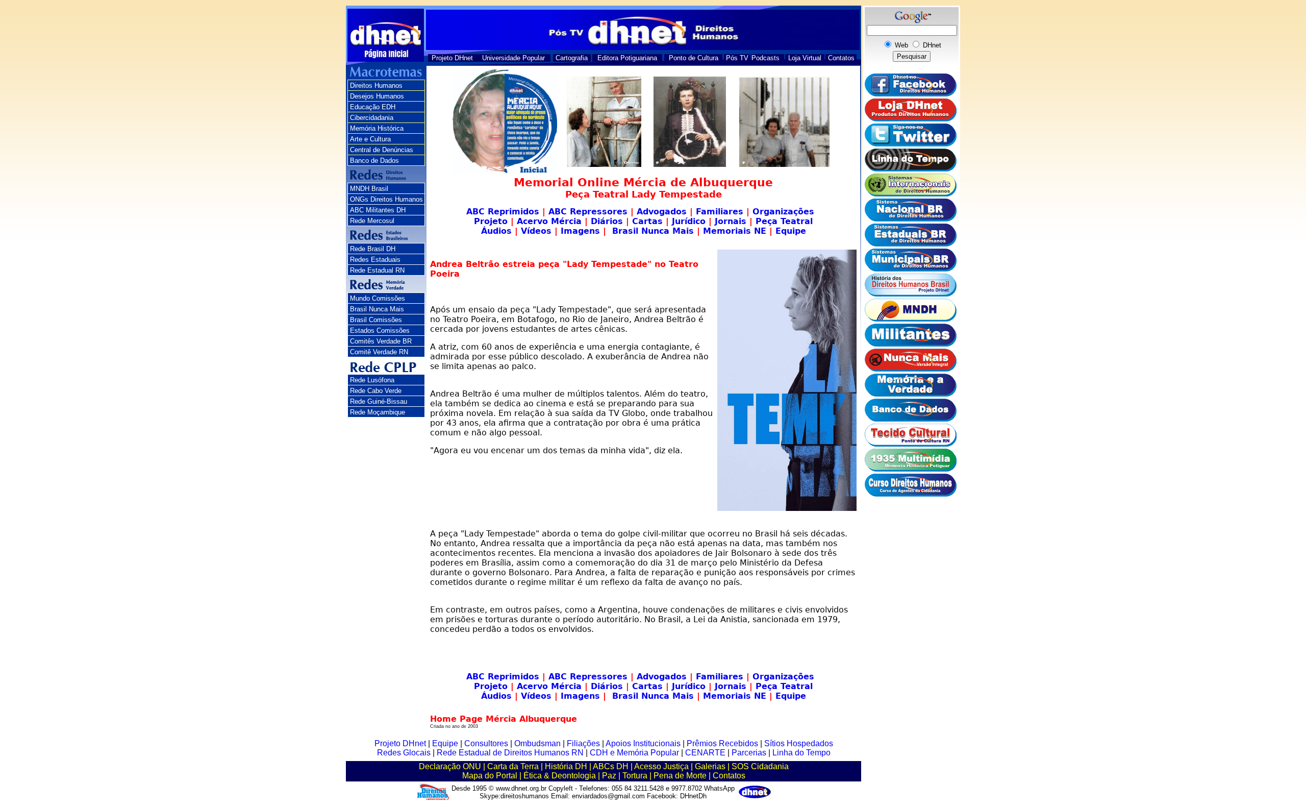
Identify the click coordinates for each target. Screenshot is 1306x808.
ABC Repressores (588, 211)
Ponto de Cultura (693, 58)
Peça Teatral (784, 221)
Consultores (486, 743)
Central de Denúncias (381, 150)
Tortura (634, 775)
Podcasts (765, 58)
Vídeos (536, 231)
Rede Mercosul (372, 221)
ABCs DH (611, 766)
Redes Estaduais (375, 259)
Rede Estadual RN (377, 270)
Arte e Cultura (370, 139)
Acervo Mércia (549, 221)
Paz (609, 775)
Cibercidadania (371, 117)
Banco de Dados (374, 160)
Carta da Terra (513, 766)
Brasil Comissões (376, 320)
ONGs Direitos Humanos (386, 199)
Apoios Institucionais (643, 743)
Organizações (783, 211)
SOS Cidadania (760, 766)
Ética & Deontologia (559, 775)
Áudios (496, 231)
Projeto (491, 221)
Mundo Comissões (377, 298)
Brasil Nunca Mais (377, 309)
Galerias (710, 766)
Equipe (790, 231)
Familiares (719, 211)
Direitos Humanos (376, 85)
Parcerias (749, 752)
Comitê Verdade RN (379, 352)
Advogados (662, 211)
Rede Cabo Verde (375, 391)
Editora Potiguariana (627, 58)
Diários (605, 221)
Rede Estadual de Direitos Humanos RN (510, 752)
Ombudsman (537, 743)
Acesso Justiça (661, 766)
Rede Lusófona (372, 380)
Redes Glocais (404, 752)
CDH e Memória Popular (634, 752)
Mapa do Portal (489, 775)
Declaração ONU (450, 766)
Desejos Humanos (377, 96)
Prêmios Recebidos (722, 743)
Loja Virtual (804, 58)
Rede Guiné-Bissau (378, 401)
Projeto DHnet (452, 58)
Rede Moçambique (377, 412)
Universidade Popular (513, 58)
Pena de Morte (680, 775)
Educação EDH (372, 107)
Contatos (841, 58)
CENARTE (705, 752)
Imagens (580, 231)
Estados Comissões (380, 330)
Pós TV (737, 58)
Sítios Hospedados (798, 743)
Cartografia (572, 58)
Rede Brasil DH (372, 249)
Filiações (583, 743)
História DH (566, 766)
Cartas (647, 221)
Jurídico (689, 221)
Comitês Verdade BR (381, 341)
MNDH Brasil (369, 188)
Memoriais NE (734, 231)
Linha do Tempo (801, 752)
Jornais (730, 221)
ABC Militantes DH (378, 210)
